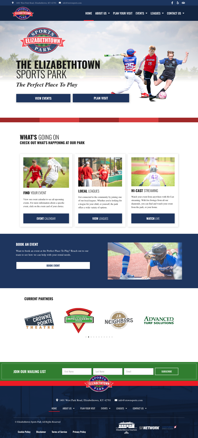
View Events (43, 98)
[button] (27, 320)
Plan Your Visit (122, 13)
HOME (88, 13)
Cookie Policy (24, 432)
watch (153, 218)
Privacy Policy (79, 432)
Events (140, 13)
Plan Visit (101, 98)
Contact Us (174, 13)
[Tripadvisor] (183, 3)
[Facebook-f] (172, 3)
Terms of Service (59, 432)
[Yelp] (177, 3)
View (100, 218)
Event (46, 218)
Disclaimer (41, 432)
